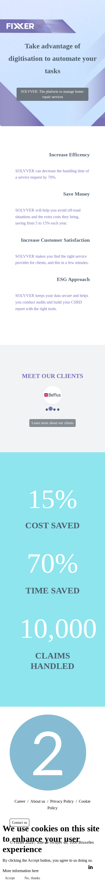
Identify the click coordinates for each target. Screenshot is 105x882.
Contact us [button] (19, 822)
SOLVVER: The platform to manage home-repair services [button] (52, 94)
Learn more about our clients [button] (52, 423)
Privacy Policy (62, 801)
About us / (39, 801)
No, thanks (32, 878)
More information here (21, 871)
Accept (10, 878)
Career (20, 801)
